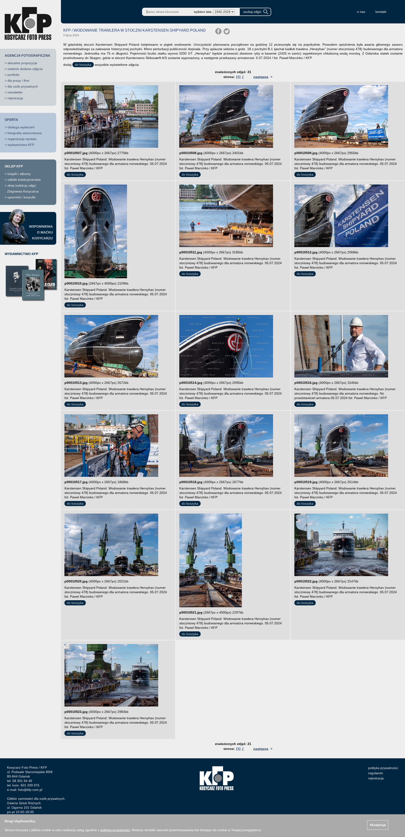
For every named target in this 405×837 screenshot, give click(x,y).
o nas (361, 12)
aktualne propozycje (22, 63)
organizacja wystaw (22, 139)
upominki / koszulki (21, 197)
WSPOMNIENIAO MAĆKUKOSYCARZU (41, 232)
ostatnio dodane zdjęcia (25, 69)
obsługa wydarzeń (21, 127)
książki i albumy (19, 174)
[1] (238, 77)
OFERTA (11, 120)
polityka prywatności (383, 768)
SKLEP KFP (14, 166)
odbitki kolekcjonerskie (24, 179)
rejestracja (15, 98)
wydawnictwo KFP (21, 145)
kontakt (380, 12)
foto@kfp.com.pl (30, 790)
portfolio (13, 75)
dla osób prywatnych (23, 86)
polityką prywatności (115, 830)
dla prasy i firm (18, 80)
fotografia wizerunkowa (25, 133)
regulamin (375, 773)
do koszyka (83, 65)
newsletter (15, 92)
